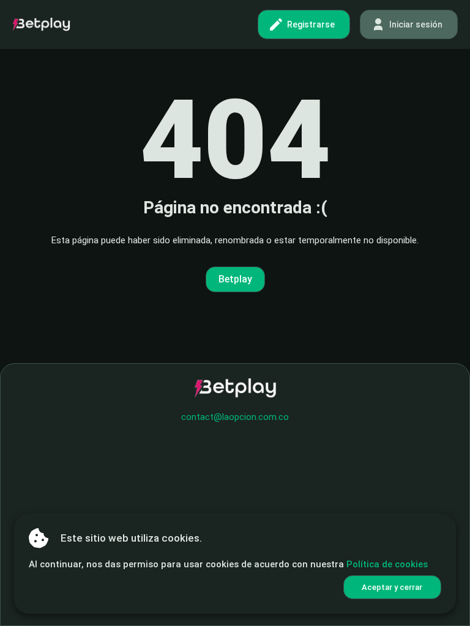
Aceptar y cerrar (392, 587)
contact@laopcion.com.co (235, 416)
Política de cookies (387, 564)
